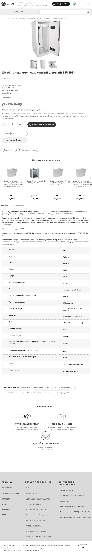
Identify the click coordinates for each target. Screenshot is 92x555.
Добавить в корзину (43, 124)
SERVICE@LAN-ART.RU (81, 517)
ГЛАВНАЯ (7, 482)
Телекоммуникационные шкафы (30, 18)
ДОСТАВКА (6, 498)
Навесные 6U (65, 387)
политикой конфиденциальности (40, 548)
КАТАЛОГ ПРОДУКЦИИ (38, 482)
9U (75, 387)
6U (48, 387)
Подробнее (6, 97)
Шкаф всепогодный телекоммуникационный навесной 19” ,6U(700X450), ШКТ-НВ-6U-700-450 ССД (14, 183)
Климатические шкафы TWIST (18, 393)
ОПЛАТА (5, 504)
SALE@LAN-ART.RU (81, 512)
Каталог (11, 18)
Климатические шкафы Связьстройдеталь (52, 393)
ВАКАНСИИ (6, 509)
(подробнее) (9, 118)
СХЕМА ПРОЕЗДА (66, 490)
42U (54, 387)
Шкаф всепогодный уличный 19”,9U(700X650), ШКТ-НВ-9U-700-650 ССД (60, 182)
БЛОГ (4, 515)
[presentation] (1, 178)
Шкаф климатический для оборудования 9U (36, 182)
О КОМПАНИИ (7, 488)
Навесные (26, 387)
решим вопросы (46, 449)
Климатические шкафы (54, 18)
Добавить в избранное (28, 150)
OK (83, 548)
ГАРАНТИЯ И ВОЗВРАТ (10, 493)
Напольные (38, 387)
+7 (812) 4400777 (78, 506)
